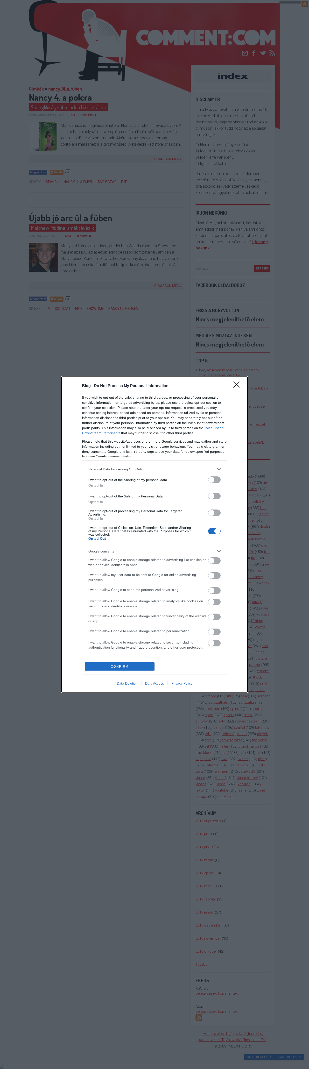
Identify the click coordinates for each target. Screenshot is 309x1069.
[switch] (214, 479)
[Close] (238, 386)
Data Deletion (127, 683)
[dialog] (154, 534)
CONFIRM (120, 666)
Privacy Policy (181, 683)
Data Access (154, 683)
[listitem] (154, 469)
